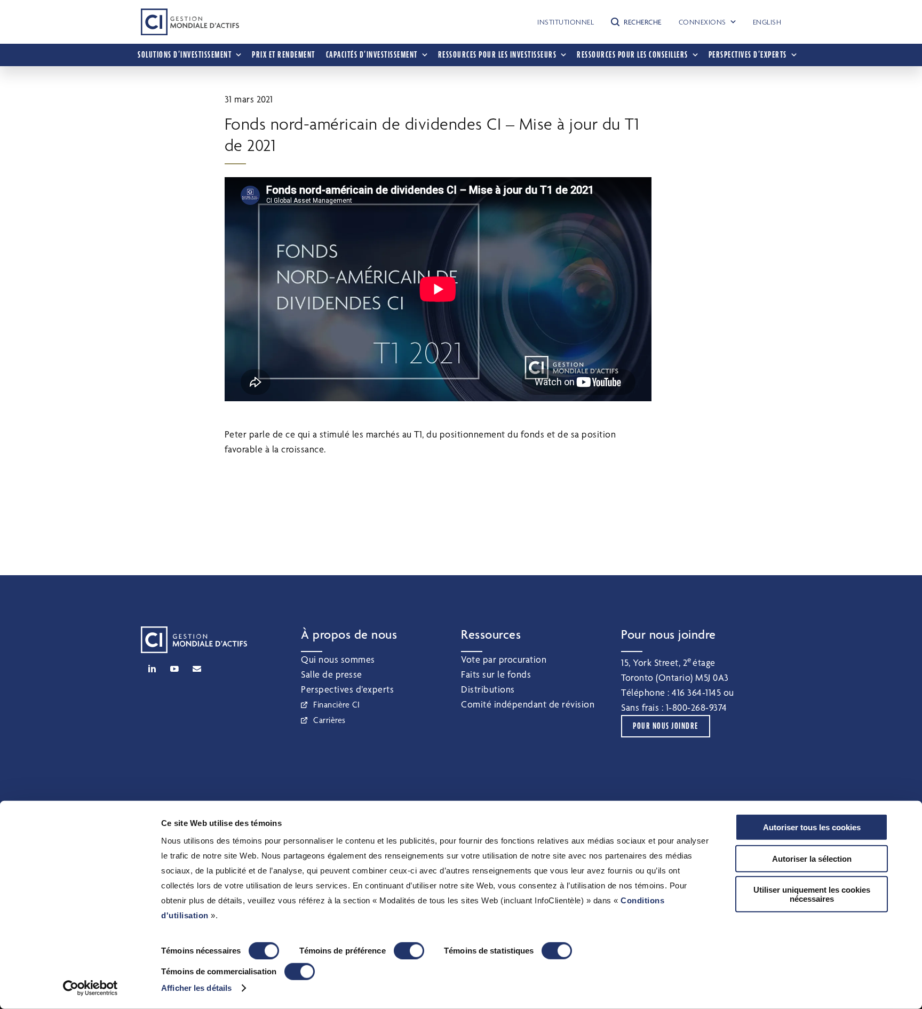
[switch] (409, 950)
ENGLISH (767, 22)
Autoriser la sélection (812, 858)
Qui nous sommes (338, 659)
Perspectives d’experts (347, 689)
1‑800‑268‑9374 (696, 707)
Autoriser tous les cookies (812, 827)
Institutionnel (565, 22)
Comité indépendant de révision (527, 704)
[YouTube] (174, 668)
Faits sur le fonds (496, 674)
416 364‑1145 (696, 692)
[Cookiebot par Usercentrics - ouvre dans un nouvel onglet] (90, 988)
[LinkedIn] (152, 668)
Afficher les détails (196, 987)
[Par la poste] (197, 668)
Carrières (329, 720)
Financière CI (336, 705)
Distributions (488, 689)
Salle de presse (331, 674)
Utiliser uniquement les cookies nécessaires (811, 894)
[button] (636, 22)
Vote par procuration (503, 659)
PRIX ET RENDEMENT (283, 55)
